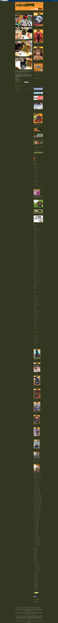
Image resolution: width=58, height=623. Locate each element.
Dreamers (35, 335)
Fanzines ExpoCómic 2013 (37, 502)
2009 (35, 585)
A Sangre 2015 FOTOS (38, 570)
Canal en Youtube (36, 184)
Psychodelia (35, 309)
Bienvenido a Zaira (36, 234)
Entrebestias (35, 482)
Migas (34, 290)
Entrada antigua (30, 88)
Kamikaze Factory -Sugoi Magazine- (38, 272)
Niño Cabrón (35, 519)
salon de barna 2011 (36, 541)
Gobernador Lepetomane (37, 262)
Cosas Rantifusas (36, 481)
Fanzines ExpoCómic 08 (37, 497)
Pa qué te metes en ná (36, 303)
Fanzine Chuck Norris (36, 256)
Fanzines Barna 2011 (36, 490)
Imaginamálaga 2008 (36, 517)
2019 (35, 556)
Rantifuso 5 (35, 528)
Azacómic (35, 232)
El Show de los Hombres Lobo (37, 336)
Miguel (34, 157)
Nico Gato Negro (36, 298)
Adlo (34, 333)
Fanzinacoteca (35, 255)
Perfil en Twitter (35, 183)
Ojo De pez (35, 300)
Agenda (35, 478)
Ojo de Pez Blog (36, 301)
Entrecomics (35, 337)
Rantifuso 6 (35, 529)
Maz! (34, 173)
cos (34, 480)
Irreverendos (35, 267)
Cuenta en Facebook (36, 182)
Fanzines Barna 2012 (36, 491)
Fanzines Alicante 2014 (36, 485)
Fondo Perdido (35, 259)
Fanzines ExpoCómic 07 (37, 496)
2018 (35, 557)
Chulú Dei (35, 479)
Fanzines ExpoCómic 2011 (37, 500)
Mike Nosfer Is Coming (36, 291)
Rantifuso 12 (35, 525)
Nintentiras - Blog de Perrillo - (37, 299)
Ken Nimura (35, 273)
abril (35, 576)
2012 (35, 582)
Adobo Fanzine (35, 226)
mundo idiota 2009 (36, 518)
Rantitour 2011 (35, 534)
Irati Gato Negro (36, 266)
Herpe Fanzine (35, 264)
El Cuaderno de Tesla (36, 248)
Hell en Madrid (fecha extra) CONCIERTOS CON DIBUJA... (38, 566)
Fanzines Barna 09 (36, 488)
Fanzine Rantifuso (37, 75)
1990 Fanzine (35, 225)
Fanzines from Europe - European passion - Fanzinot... (38, 569)
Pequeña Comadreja (36, 176)
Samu (34, 159)
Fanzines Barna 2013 (36, 492)
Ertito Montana (35, 250)
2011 (35, 583)
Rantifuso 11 (35, 524)
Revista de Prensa (36, 536)
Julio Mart (35, 271)
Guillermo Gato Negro (36, 263)
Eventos (35, 483)
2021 (35, 554)
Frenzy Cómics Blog (36, 260)
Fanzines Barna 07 (36, 486)
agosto (36, 573)
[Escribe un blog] (25, 82)
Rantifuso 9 (35, 532)
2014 (35, 580)
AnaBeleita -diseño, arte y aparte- (38, 228)
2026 (35, 548)
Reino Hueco (35, 177)
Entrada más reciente (17, 88)
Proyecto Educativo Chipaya (37, 520)
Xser (34, 327)
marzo (36, 577)
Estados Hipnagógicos (36, 251)
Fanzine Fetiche (36, 257)
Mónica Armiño (35, 297)
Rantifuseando (35, 522)
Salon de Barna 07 (36, 537)
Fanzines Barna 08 (36, 487)
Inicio (24, 88)
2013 (35, 581)
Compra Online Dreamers (37, 186)
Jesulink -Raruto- (36, 269)
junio (36, 574)
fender (34, 160)
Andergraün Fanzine (36, 229)
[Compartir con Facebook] (27, 82)
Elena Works (35, 249)
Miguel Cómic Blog (36, 174)
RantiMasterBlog (36, 158)
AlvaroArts (35, 227)
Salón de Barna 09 (36, 539)
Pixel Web (35, 308)
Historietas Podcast (36, 265)
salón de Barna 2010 (36, 540)
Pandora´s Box (35, 306)
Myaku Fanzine (35, 296)
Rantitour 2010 (35, 533)
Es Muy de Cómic (36, 339)
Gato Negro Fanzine (36, 261)
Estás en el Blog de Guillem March (38, 252)
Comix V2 (35, 334)
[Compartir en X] (26, 82)
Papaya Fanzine (36, 307)
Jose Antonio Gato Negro (37, 270)
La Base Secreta (36, 341)
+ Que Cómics (35, 332)
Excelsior (35, 253)
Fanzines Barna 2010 (36, 489)
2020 (35, 555)
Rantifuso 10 (35, 523)
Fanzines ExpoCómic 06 (37, 495)
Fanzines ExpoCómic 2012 (37, 501)
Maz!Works (35, 289)
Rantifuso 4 (35, 527)
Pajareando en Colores (36, 304)
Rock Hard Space (36, 312)
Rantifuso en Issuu (36, 185)
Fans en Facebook (36, 181)
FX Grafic (35, 254)
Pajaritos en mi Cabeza (36, 305)
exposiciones (35, 484)
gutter (34, 328)
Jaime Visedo (35, 268)
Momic (34, 294)
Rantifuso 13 (35, 526)
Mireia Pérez (35, 292)
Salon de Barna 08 (36, 538)
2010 (35, 584)
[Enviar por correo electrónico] (24, 82)
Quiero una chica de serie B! (37, 310)
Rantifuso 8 (35, 531)
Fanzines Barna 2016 (36, 493)
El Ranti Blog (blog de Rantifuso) (29, 607)
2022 (35, 553)
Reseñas (35, 535)
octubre (36, 564)
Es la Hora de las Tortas (37, 338)
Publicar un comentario (18, 87)
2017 (35, 558)
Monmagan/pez (35, 295)
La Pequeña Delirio (36, 172)
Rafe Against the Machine (37, 311)
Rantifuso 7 (35, 530)
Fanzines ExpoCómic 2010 (37, 499)
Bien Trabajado (35, 233)
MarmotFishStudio (36, 287)
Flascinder (35, 258)
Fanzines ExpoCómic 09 (37, 498)
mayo (36, 575)
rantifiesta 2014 (35, 521)
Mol (34, 175)
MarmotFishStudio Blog (36, 288)
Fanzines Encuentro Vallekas (37, 494)
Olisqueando (35, 302)
